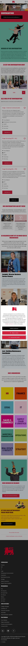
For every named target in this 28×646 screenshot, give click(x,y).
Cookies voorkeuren (9, 323)
